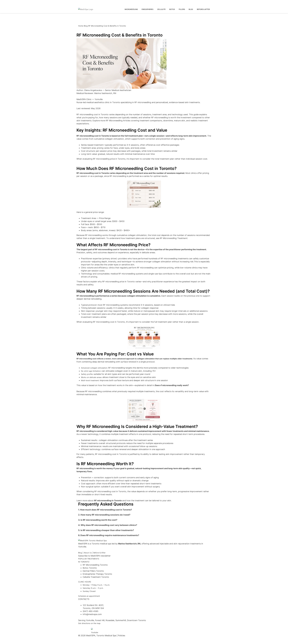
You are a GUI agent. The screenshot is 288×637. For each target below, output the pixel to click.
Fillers (182, 9)
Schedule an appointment (89, 596)
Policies (121, 635)
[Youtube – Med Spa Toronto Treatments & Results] (93, 630)
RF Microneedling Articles (117, 120)
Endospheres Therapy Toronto (97, 574)
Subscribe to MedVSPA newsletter (94, 556)
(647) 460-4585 (85, 3)
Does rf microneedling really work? (172, 385)
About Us (88, 553)
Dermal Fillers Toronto (93, 571)
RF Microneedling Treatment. (174, 238)
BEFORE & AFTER (203, 9)
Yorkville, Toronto (106, 3)
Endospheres (147, 9)
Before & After (99, 553)
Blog (191, 9)
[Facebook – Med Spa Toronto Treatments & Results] (81, 629)
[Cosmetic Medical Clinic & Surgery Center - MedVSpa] (85, 9)
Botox (172, 9)
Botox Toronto (90, 568)
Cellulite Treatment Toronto (96, 577)
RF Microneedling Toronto (95, 565)
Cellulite (161, 9)
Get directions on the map (89, 623)
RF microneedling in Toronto (108, 500)
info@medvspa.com (92, 614)
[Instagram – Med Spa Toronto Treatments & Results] (87, 629)
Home (80, 26)
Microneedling (131, 9)
